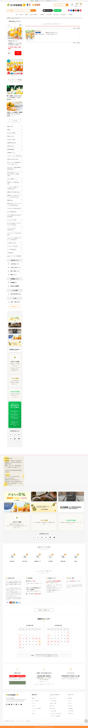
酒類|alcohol (10, 200)
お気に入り (70, 705)
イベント (33, 710)
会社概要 (70, 14)
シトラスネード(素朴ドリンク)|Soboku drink (13, 188)
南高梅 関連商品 (10, 149)
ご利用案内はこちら (14, 306)
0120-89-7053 (44, 676)
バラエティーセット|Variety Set (14, 155)
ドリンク (33, 703)
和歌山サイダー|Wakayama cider (13, 183)
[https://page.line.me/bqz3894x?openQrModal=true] (11, 705)
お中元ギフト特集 (11, 139)
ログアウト (70, 703)
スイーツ (33, 705)
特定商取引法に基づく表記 (10, 721)
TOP (17, 14)
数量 (9, 53)
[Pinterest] (80, 10)
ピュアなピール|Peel (11, 219)
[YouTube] (76, 10)
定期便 (26, 14)
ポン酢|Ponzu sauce (11, 242)
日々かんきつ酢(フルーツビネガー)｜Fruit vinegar (13, 224)
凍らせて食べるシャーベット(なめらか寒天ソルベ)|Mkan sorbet (13, 174)
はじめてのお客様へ (34, 14)
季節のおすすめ (10, 136)
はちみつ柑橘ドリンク (12, 178)
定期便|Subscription (11, 142)
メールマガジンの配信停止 (55, 716)
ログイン (70, 700)
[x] (14, 705)
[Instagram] (69, 10)
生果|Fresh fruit (10, 146)
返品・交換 (52, 708)
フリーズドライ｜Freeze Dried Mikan (14, 234)
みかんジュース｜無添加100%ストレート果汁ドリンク (13, 163)
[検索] (67, 5)
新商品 (8, 129)
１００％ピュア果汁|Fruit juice (13, 208)
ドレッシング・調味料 (36, 708)
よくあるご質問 (53, 700)
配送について (52, 705)
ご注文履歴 (70, 708)
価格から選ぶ (10, 126)
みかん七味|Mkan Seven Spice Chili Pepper (13, 215)
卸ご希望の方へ (64, 14)
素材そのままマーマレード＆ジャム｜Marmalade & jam (14, 204)
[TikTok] (78, 10)
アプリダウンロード (48, 10)
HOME (8, 18)
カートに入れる (18, 53)
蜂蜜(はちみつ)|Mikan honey (13, 192)
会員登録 (70, 698)
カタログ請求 (48, 14)
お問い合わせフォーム (17, 682)
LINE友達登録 (58, 10)
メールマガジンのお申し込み (56, 713)
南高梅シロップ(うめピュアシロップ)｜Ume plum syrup (13, 196)
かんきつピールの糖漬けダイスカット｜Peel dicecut (14, 238)
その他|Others (10, 252)
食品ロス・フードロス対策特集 (14, 256)
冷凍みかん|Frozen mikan (12, 159)
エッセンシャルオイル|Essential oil (11, 229)
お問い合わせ (56, 14)
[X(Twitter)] (73, 10)
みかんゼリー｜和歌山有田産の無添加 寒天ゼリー (14, 168)
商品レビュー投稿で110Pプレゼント (46, 0)
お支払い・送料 (53, 703)
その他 (33, 713)
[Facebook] (71, 10)
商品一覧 (21, 14)
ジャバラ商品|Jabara (11, 249)
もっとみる (14, 120)
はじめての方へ (53, 698)
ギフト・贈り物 (35, 700)
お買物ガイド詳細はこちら (44, 610)
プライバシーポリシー (20, 721)
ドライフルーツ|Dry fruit (12, 246)
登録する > (33, 10)
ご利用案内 (42, 14)
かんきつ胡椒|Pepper (11, 211)
